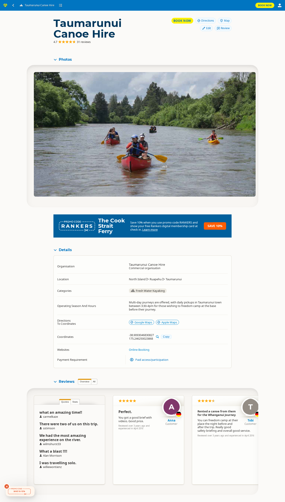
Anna (171, 420)
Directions (207, 20)
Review (225, 28)
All (94, 381)
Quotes (65, 402)
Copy (166, 336)
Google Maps (143, 322)
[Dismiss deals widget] (6, 486)
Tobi (251, 420)
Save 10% (215, 226)
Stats (75, 402)
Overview (84, 381)
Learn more (150, 230)
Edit (208, 28)
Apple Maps (169, 322)
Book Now (265, 5)
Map (227, 20)
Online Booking (139, 350)
